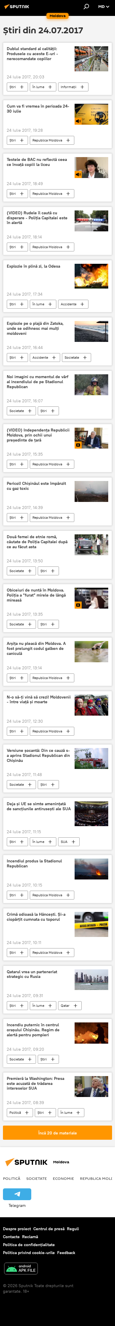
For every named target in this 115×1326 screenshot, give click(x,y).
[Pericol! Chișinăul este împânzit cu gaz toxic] (91, 491)
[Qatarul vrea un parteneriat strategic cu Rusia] (91, 979)
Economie (63, 1178)
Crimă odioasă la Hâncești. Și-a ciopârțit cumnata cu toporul (36, 917)
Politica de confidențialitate (29, 1244)
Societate (72, 357)
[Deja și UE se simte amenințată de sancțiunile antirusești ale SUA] (91, 813)
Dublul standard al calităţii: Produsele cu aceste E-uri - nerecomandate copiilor (32, 53)
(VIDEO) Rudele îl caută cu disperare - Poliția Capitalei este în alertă (37, 217)
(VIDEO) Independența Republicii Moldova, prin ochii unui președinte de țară (38, 435)
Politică (15, 1112)
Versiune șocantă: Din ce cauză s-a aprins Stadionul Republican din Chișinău (38, 755)
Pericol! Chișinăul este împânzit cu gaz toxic (36, 486)
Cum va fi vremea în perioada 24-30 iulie (38, 109)
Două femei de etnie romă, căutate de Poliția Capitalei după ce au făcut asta (37, 541)
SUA (64, 841)
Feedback (66, 1252)
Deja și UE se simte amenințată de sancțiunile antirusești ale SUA (39, 806)
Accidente (68, 304)
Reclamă (30, 1236)
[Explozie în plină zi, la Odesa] (91, 276)
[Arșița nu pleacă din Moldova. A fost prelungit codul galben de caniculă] (91, 651)
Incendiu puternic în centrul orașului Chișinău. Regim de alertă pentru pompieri (33, 1029)
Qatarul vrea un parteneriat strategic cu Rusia (32, 974)
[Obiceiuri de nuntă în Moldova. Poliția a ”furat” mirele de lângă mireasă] (91, 598)
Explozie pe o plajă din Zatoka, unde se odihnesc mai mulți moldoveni (35, 328)
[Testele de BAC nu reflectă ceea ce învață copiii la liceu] (91, 167)
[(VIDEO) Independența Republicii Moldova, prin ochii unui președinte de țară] (91, 438)
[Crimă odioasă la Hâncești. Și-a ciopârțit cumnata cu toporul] (91, 924)
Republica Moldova (47, 140)
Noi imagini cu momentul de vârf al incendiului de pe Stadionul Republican (37, 381)
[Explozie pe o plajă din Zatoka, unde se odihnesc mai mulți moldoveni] (91, 331)
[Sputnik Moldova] (17, 8)
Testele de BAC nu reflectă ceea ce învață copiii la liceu (37, 162)
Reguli (73, 1228)
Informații (68, 87)
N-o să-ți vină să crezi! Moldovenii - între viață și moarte (39, 700)
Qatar (65, 1005)
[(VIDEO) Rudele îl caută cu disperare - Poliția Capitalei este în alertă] (91, 220)
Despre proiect (17, 1228)
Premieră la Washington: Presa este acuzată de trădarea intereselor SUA (35, 1083)
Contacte (11, 1236)
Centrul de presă (49, 1228)
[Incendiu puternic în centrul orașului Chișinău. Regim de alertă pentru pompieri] (91, 1032)
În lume (38, 87)
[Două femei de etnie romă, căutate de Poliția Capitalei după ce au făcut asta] (91, 544)
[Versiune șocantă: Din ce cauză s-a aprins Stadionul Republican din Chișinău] (91, 758)
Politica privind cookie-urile (29, 1252)
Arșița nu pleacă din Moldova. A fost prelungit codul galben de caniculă (36, 648)
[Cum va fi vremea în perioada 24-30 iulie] (91, 114)
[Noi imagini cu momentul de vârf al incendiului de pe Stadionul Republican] (91, 384)
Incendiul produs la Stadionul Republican (34, 864)
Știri (12, 87)
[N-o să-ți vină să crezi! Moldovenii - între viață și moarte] (91, 705)
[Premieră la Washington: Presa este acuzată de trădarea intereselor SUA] (91, 1086)
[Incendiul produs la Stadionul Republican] (91, 869)
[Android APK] (21, 1269)
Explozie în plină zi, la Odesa (33, 266)
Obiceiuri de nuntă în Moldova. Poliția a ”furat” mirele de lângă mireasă (36, 595)
